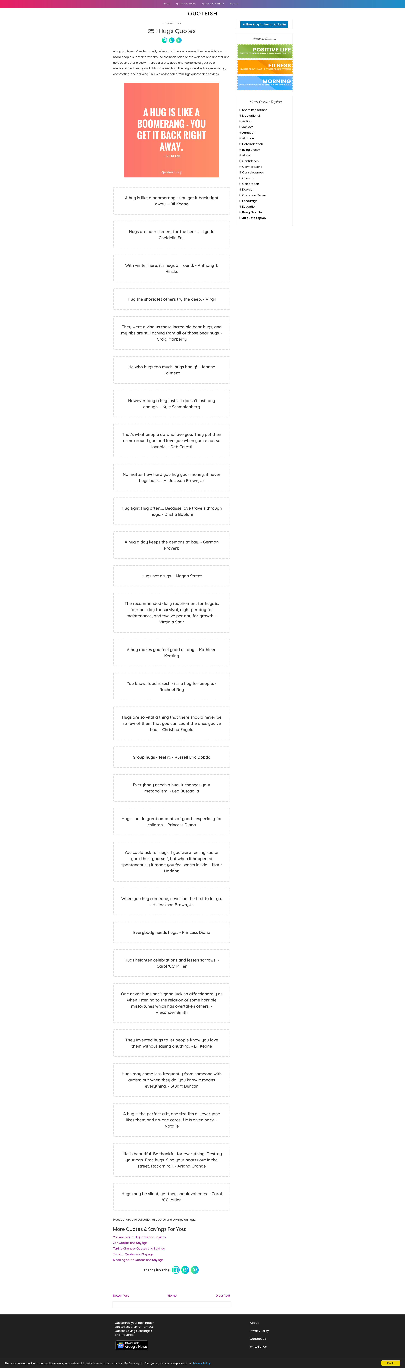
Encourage (249, 201)
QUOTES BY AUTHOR (213, 4)
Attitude (248, 138)
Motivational (251, 116)
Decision (248, 189)
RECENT (234, 4)
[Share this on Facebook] (164, 40)
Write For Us (258, 1347)
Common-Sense (254, 195)
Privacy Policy (259, 1331)
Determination (252, 144)
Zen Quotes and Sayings (130, 1243)
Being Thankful (252, 212)
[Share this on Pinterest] (178, 40)
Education (249, 207)
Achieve (247, 127)
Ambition (248, 133)
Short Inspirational (255, 110)
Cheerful (248, 178)
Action (246, 121)
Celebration (250, 184)
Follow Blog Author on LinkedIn (264, 24)
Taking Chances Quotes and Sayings (139, 1248)
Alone (246, 155)
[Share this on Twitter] (171, 40)
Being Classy (251, 150)
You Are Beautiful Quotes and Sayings (139, 1237)
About (254, 1323)
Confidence (250, 161)
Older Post (222, 1296)
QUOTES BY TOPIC (186, 4)
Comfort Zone (252, 167)
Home (166, 4)
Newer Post (121, 1296)
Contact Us (258, 1339)
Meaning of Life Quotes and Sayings (138, 1260)
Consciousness (253, 172)
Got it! (390, 1363)
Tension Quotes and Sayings (133, 1254)
